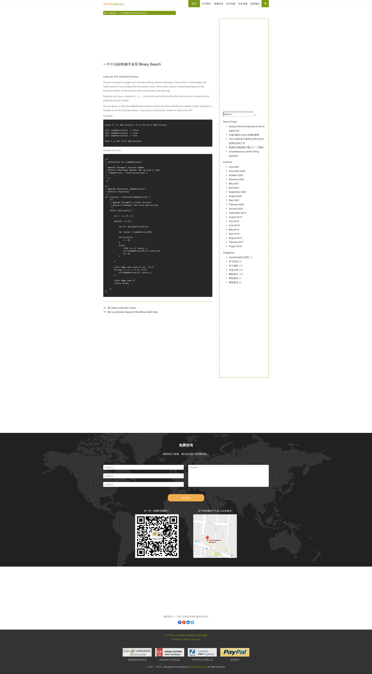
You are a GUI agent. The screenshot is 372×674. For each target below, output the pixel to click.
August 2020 (235, 196)
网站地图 (202, 635)
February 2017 (236, 242)
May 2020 (234, 200)
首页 (194, 3)
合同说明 (180, 635)
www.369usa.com (197, 666)
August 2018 (235, 238)
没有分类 (233, 269)
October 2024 (236, 175)
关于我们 (206, 3)
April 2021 (234, 187)
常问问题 (230, 3)
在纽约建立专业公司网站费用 (244, 134)
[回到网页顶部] (265, 3)
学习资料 (233, 265)
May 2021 (234, 183)
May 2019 (234, 229)
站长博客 (243, 3)
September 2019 (237, 212)
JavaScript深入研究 (239, 257)
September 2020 (237, 192)
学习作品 (233, 261)
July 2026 (234, 166)
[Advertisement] (157, 39)
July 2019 (234, 221)
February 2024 (236, 179)
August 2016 (235, 246)
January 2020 (236, 208)
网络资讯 (233, 282)
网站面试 (233, 278)
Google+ (196, 639)
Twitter (186, 639)
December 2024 (237, 171)
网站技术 (233, 274)
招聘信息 (191, 635)
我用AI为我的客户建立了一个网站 (246, 147)
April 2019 (234, 233)
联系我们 (255, 3)
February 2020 (236, 204)
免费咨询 (218, 3)
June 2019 (234, 225)
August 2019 (235, 217)
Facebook (176, 639)
